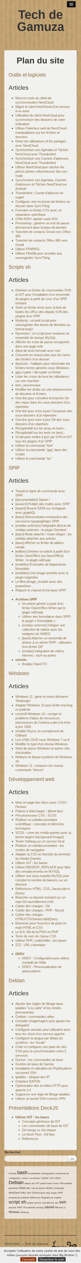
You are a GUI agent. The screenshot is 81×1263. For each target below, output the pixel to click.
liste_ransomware (27, 385)
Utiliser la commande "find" (34, 445)
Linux (22, 1187)
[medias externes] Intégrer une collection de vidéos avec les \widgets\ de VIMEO (43, 629)
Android (12, 1173)
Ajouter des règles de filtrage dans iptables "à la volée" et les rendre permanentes (39, 1008)
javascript (13, 1188)
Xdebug (25, 1212)
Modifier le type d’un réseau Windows (41, 744)
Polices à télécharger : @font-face (39, 811)
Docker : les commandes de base (39, 1060)
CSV (51, 1178)
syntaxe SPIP (15, 1207)
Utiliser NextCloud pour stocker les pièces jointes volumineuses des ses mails (41, 171)
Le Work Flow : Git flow (38, 1134)
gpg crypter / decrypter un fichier (38, 372)
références (35, 1197)
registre (58, 1197)
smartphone (48, 1203)
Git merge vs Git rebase (39, 1130)
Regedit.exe (47, 1197)
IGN (62, 1183)
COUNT (45, 1178)
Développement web (31, 779)
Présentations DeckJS (33, 1108)
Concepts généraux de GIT (41, 1121)
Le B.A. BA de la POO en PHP (36, 932)
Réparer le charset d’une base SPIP (40, 590)
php (48, 1193)
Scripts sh (20, 267)
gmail (43, 1183)
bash (22, 1172)
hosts (49, 1183)
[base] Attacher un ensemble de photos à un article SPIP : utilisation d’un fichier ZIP (46, 642)
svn (62, 1202)
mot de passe (38, 1188)
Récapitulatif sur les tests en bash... (40, 432)
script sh (17, 1201)
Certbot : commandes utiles (34, 1016)
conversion (34, 1178)
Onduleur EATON (27, 1081)
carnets (21, 659)
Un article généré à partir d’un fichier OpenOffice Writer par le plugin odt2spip (43, 608)
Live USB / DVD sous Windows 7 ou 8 (42, 739)
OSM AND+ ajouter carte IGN (36, 219)
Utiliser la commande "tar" (33, 458)
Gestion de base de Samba (34, 1064)
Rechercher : (13, 1152)
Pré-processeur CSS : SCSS (35, 815)
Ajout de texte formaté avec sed (37, 350)
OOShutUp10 (38, 1193)
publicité (25, 1197)
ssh (57, 1203)
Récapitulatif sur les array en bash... (40, 428)
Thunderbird (29, 1207)
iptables (68, 1183)
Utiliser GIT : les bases (31, 863)
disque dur (29, 1183)
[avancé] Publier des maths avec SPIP (42, 504)
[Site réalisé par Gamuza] (58, 1245)
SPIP (14, 468)
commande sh (62, 1173)
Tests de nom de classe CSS (35, 936)
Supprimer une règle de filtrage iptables (42, 1094)
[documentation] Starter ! (32, 499)
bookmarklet (34, 1173)
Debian (17, 980)
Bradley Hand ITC (34, 664)
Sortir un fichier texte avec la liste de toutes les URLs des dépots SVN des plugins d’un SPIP (41, 312)
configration (14, 1178)
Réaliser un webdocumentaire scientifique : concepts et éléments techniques (39, 824)
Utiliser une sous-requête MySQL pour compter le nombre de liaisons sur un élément (42, 880)
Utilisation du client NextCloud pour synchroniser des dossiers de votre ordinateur (40, 119)
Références (30, 1138)
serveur (37, 1203)
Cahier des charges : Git (32, 906)
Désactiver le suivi (52, 1259)
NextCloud (14, 1192)
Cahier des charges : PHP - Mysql (39, 910)
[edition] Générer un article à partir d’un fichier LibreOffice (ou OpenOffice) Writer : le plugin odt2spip (42, 556)
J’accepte (28, 1259)
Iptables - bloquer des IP (32, 1077)
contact (25, 1178)
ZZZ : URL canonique (30, 945)
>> (72, 1158)
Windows (19, 673)
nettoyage (59, 1188)
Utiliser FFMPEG (27, 249)
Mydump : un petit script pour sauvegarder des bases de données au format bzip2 (42, 325)
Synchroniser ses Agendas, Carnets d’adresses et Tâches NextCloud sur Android (41, 184)
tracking (40, 1207)
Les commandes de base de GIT (45, 1126)
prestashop (14, 1197)
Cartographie (47, 1173)
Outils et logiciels (27, 75)
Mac (28, 1188)
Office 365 (26, 1193)
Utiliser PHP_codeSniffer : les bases (41, 940)
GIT (38, 1183)
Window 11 (60, 1207)
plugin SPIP (57, 1193)
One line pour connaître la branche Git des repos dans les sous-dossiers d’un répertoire (42, 402)
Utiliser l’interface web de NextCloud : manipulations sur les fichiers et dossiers (41, 132)
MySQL (49, 1188)
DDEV (19, 954)
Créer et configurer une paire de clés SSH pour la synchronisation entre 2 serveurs (41, 1051)
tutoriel (49, 1207)
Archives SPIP (26, 599)
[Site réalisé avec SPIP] (72, 1245)
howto (56, 1183)
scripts (30, 1203)
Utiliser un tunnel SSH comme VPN (40, 1098)
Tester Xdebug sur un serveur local (39, 841)
